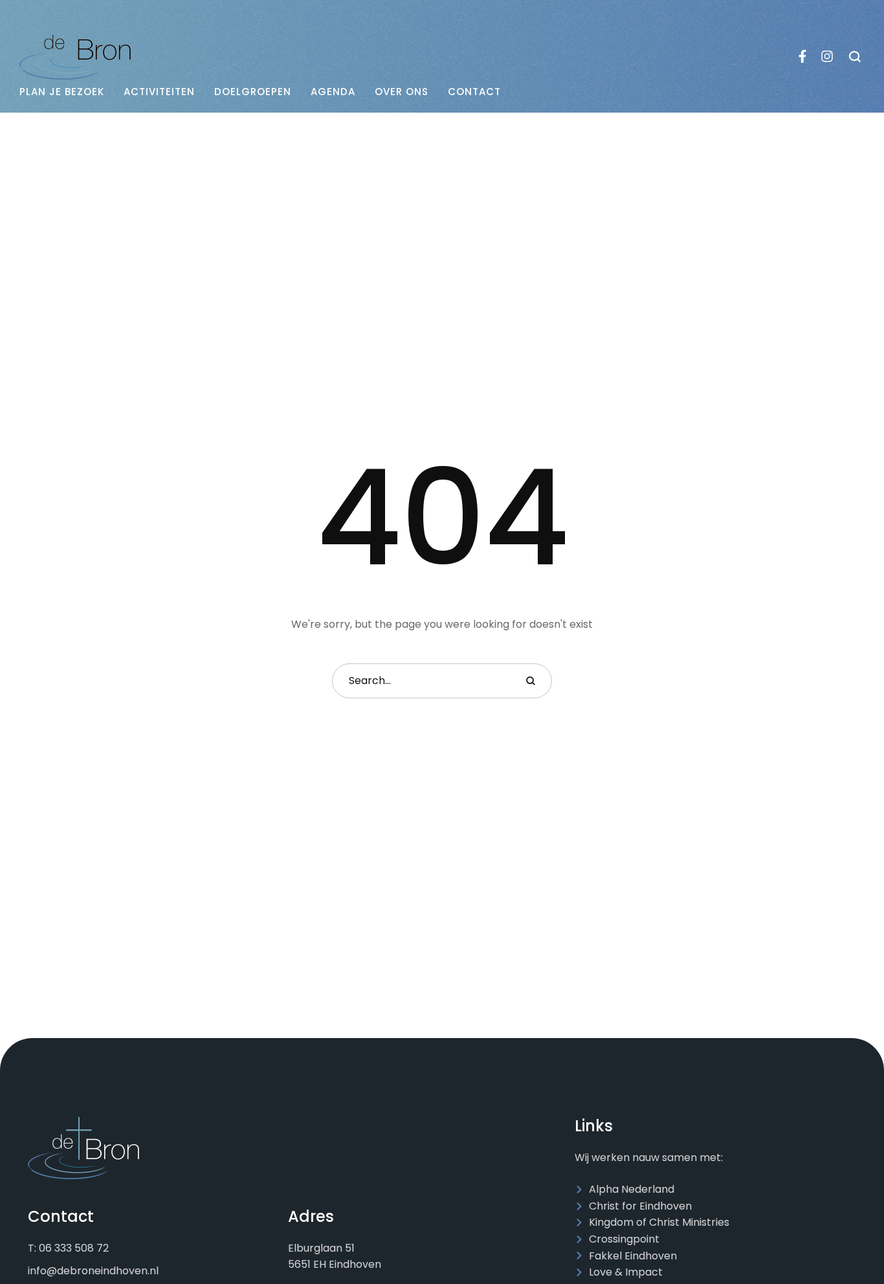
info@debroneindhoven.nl (93, 1270)
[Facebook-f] (802, 56)
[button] (855, 56)
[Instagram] (827, 56)
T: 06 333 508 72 (68, 1248)
